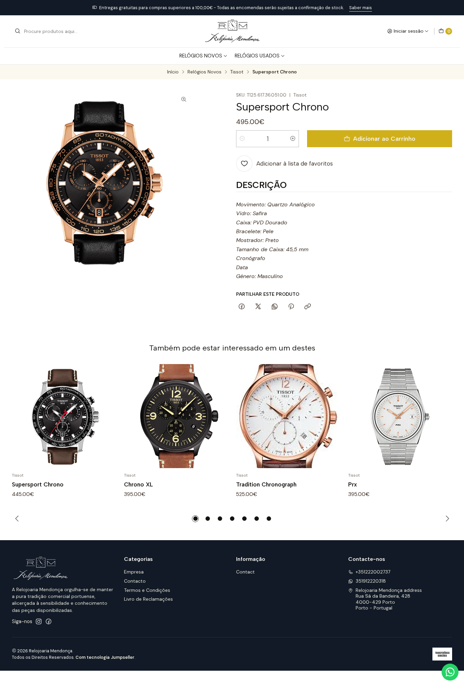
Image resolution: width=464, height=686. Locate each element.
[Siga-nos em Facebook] (48, 621)
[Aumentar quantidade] (293, 139)
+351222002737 (373, 572)
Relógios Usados (257, 56)
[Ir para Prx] (400, 416)
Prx (352, 484)
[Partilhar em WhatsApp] (274, 307)
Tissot (237, 72)
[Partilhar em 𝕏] (258, 307)
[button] (195, 519)
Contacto (135, 581)
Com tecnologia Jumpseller (105, 657)
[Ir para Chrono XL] (176, 416)
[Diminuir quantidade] (242, 139)
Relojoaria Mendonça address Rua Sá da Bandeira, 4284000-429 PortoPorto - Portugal (389, 599)
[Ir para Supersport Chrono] (64, 416)
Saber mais (360, 8)
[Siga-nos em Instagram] (38, 621)
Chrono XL (138, 484)
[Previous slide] (17, 519)
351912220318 (371, 581)
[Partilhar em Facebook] (241, 307)
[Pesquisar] (17, 31)
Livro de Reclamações (148, 599)
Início (173, 72)
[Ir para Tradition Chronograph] (288, 416)
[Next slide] (447, 519)
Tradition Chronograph (266, 484)
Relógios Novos (200, 56)
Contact (245, 572)
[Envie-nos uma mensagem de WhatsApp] (450, 672)
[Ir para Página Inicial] (231, 31)
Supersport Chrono (38, 484)
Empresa (134, 572)
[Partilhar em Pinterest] (291, 307)
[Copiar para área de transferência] (307, 307)
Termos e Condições (147, 590)
